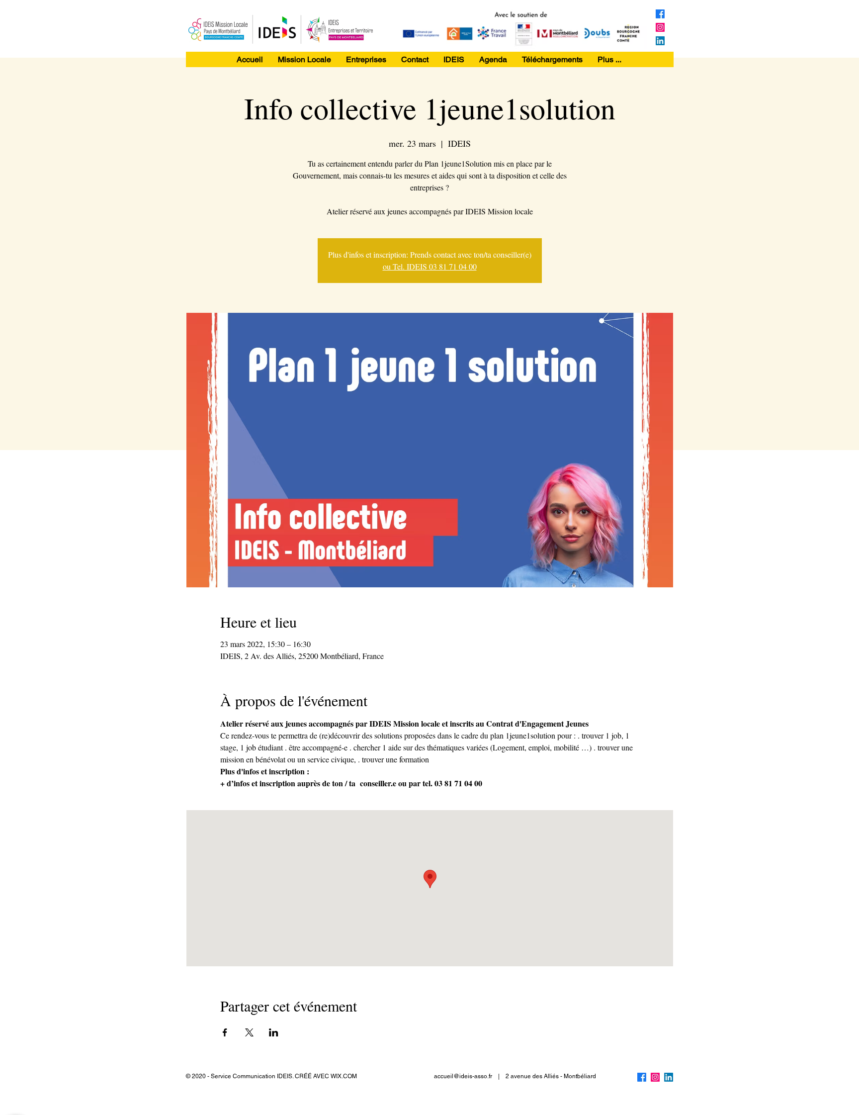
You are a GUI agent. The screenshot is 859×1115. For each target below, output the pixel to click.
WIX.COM (344, 1076)
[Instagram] (660, 27)
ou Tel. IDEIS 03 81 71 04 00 (430, 266)
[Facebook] (660, 13)
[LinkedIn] (660, 40)
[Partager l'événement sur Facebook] (225, 1032)
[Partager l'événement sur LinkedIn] (273, 1032)
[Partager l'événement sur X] (249, 1032)
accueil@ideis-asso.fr (463, 1076)
